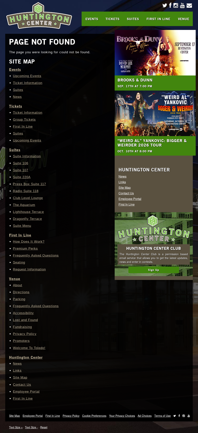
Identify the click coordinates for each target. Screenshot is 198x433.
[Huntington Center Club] (154, 228)
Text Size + (16, 427)
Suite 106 (20, 163)
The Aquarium (24, 205)
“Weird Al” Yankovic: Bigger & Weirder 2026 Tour (152, 142)
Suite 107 (20, 170)
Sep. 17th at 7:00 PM (135, 86)
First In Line (158, 19)
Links (17, 370)
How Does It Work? (28, 241)
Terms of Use (162, 416)
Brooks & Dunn (135, 80)
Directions (21, 292)
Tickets (112, 19)
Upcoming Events (27, 76)
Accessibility (23, 313)
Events (91, 19)
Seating (19, 262)
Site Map (20, 377)
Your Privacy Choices (122, 416)
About (17, 285)
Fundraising (22, 327)
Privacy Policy (25, 334)
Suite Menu (22, 226)
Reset (43, 427)
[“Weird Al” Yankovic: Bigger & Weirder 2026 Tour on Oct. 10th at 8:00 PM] (155, 113)
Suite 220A (22, 177)
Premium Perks (25, 248)
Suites (133, 19)
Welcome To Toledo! (29, 348)
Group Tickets (24, 119)
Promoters (21, 341)
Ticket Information (27, 83)
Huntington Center (26, 357)
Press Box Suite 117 (29, 184)
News (17, 97)
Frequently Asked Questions (36, 255)
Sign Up (153, 269)
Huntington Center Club (153, 248)
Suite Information (27, 156)
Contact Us (22, 384)
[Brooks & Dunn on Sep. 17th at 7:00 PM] (155, 52)
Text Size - (31, 427)
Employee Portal (26, 391)
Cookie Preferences (94, 416)
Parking (19, 299)
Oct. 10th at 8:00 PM (135, 151)
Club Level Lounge (28, 198)
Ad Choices (145, 416)
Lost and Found (25, 320)
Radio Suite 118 (25, 191)
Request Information (29, 269)
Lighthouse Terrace (28, 212)
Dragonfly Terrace (27, 219)
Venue (183, 19)
